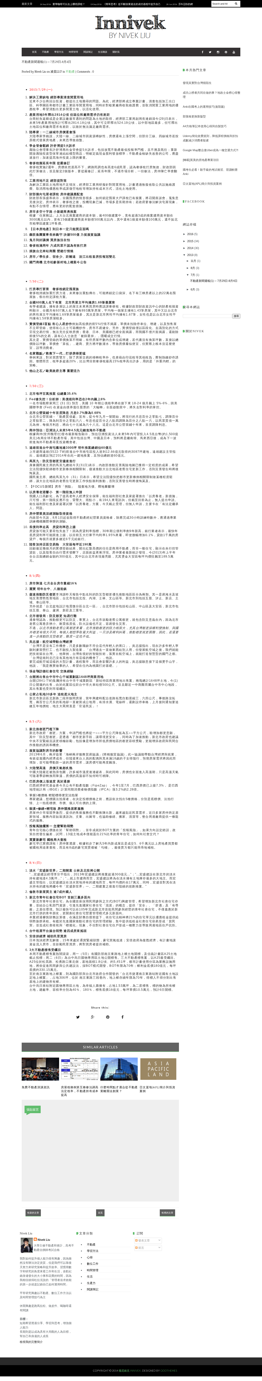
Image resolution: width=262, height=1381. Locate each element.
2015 (190, 241)
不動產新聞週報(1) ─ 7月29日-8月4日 (213, 280)
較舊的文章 (167, 1212)
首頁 (34, 51)
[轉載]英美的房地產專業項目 (201, 160)
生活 (90, 1276)
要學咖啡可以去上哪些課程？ (69, 4)
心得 (90, 1257)
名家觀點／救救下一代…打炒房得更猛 (57, 353)
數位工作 (92, 1263)
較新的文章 (33, 1212)
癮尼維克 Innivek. (130, 1370)
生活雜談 (102, 51)
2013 (190, 255)
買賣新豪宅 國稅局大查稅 (48, 839)
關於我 (116, 51)
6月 (193, 289)
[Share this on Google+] (93, 1017)
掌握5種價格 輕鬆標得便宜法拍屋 (53, 795)
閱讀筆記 (88, 51)
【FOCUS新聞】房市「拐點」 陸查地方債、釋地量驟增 (72, 486)
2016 (190, 234)
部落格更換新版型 (194, 116)
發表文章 (144, 1240)
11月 (194, 260)
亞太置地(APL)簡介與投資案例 (202, 183)
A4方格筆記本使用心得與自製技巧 (205, 126)
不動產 (45, 51)
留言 (141, 1247)
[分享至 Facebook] (123, 1017)
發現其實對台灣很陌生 (197, 82)
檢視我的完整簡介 (31, 1341)
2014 (190, 248)
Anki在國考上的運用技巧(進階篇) (204, 106)
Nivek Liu (44, 1239)
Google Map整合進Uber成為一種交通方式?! (210, 150)
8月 (193, 268)
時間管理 (73, 51)
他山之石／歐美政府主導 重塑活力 (54, 370)
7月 (193, 274)
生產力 (91, 1283)
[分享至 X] (78, 1017)
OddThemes (168, 1370)
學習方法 (58, 51)
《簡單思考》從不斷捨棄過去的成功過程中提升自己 (132, 4)
